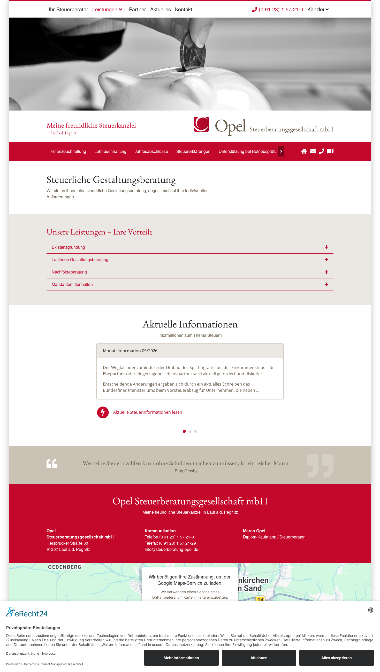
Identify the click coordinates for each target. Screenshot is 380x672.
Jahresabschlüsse (151, 151)
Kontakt (183, 9)
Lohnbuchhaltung (110, 151)
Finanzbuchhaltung (68, 151)
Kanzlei (316, 9)
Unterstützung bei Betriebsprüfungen (252, 151)
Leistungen (105, 9)
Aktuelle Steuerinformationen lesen (147, 412)
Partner (137, 9)
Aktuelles (160, 9)
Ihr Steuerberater (68, 9)
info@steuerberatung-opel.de (171, 549)
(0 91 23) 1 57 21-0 (280, 9)
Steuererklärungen (193, 151)
